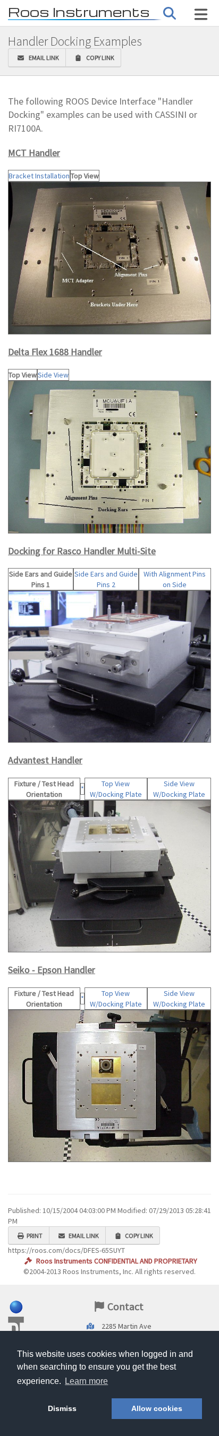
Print (35, 1236)
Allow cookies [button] (156, 1408)
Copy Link (99, 58)
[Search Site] (201, 14)
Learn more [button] (86, 1381)
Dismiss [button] (62, 1408)
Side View (53, 375)
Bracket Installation (39, 175)
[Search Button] (170, 13)
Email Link (43, 58)
